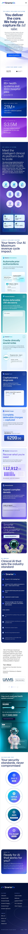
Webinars (17, 898)
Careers (3, 921)
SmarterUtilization (5, 908)
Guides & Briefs (19, 900)
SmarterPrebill (4, 898)
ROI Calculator (18, 903)
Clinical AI (3, 895)
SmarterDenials (5, 900)
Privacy (22, 929)
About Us (3, 918)
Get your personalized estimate (8, 718)
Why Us (3, 915)
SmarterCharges (5, 903)
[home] (12, 3)
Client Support (18, 906)
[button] (25, 3)
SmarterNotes (5, 906)
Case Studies (18, 895)
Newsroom (4, 923)
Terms (26, 929)
